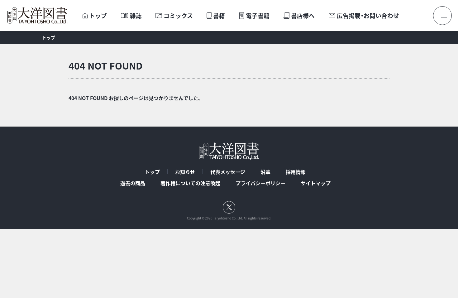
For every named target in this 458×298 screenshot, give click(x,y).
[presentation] (85, 16)
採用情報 (296, 171)
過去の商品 (132, 182)
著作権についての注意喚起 (190, 182)
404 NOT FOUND (105, 66)
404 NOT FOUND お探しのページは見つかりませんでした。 (135, 98)
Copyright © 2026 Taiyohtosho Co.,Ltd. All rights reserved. (229, 218)
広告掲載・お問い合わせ (368, 16)
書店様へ (303, 16)
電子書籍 (258, 16)
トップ (98, 16)
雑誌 (136, 16)
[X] (229, 207)
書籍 (219, 16)
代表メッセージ (227, 171)
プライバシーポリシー (260, 182)
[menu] (442, 15)
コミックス (178, 16)
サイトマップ (316, 182)
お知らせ (185, 171)
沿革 (265, 171)
